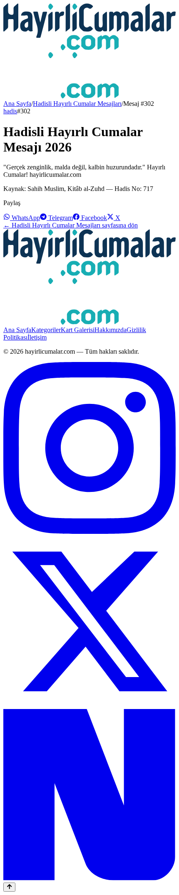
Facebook (93, 217)
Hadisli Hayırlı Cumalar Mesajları (77, 103)
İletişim (37, 337)
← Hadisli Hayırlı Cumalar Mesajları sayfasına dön (70, 225)
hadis (10, 111)
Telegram (60, 217)
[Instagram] (89, 531)
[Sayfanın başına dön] (9, 887)
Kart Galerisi (77, 329)
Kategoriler (46, 329)
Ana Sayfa (17, 103)
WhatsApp (25, 217)
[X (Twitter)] (89, 705)
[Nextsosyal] (89, 878)
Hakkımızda (110, 329)
